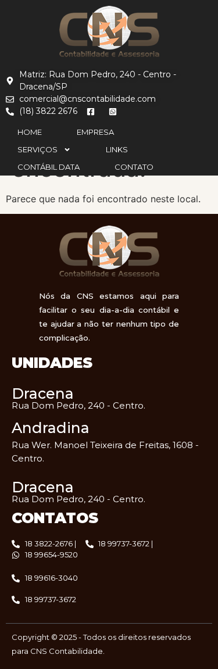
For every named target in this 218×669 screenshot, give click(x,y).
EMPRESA (95, 132)
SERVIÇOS (37, 149)
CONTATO (134, 166)
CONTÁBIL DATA (48, 166)
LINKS (117, 149)
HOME (29, 132)
